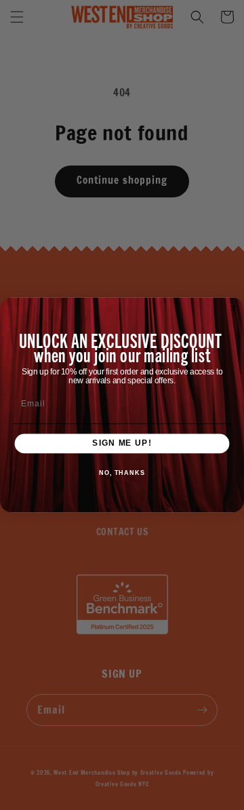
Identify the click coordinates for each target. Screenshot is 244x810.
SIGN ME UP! (121, 444)
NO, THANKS (122, 472)
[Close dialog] (233, 308)
